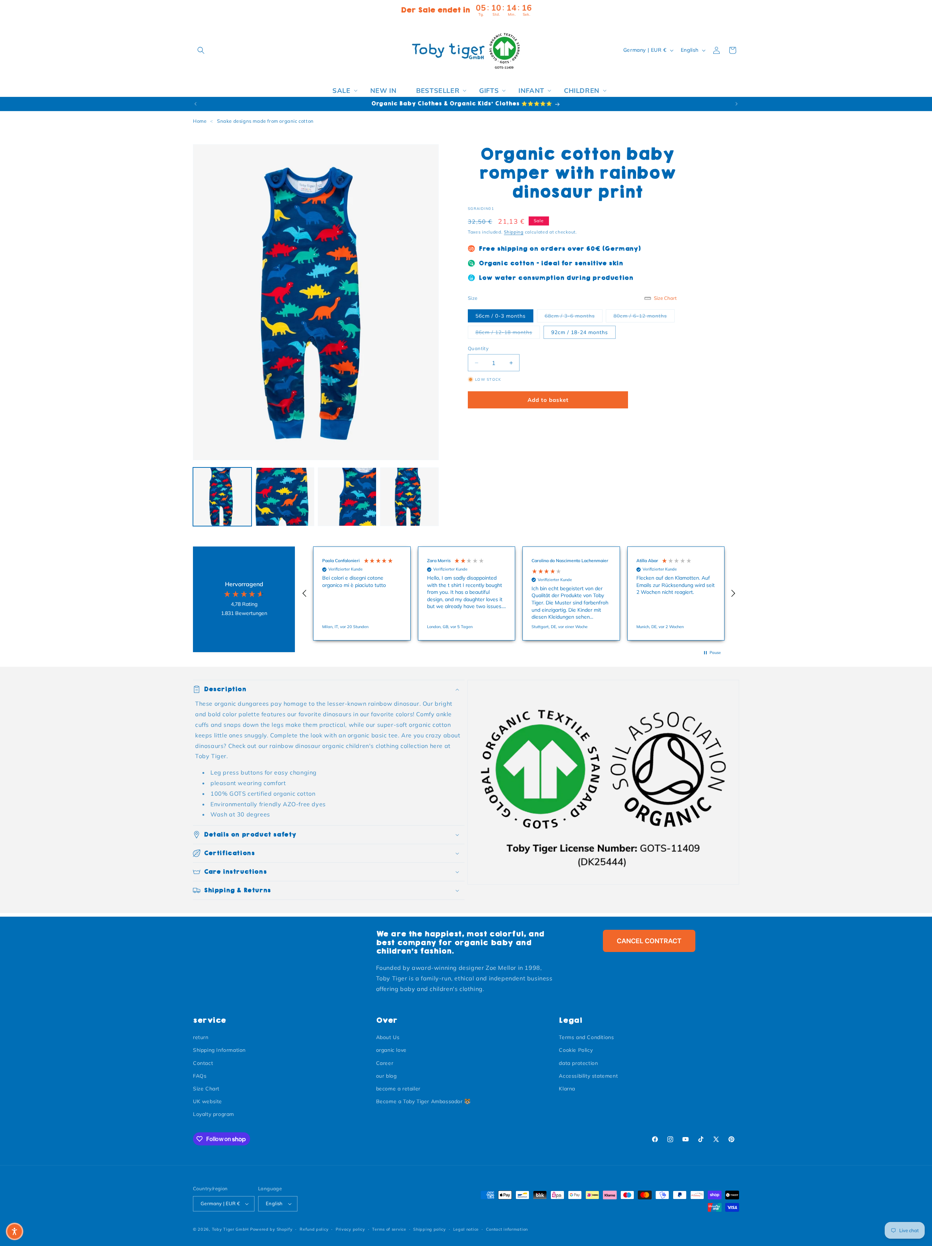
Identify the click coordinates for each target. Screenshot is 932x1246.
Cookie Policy (576, 1050)
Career (385, 1063)
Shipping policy (429, 1229)
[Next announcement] (736, 104)
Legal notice (466, 1229)
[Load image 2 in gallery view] (284, 496)
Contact (203, 1063)
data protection (578, 1063)
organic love (391, 1050)
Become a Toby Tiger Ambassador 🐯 (423, 1101)
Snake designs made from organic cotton (265, 121)
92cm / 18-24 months (579, 332)
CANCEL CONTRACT (649, 941)
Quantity (478, 348)
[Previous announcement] (195, 104)
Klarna (567, 1088)
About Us (388, 1037)
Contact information (507, 1229)
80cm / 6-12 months (644, 315)
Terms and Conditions (586, 1037)
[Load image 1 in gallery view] (222, 496)
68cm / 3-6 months (574, 315)
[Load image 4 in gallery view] (409, 496)
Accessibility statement (588, 1076)
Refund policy (314, 1229)
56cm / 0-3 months (500, 316)
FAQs (199, 1076)
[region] (519, 593)
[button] (201, 50)
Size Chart (206, 1088)
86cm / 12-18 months (507, 332)
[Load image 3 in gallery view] (347, 496)
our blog (386, 1076)
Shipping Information (219, 1050)
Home (199, 121)
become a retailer (398, 1088)
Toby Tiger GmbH (230, 1229)
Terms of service (389, 1229)
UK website (207, 1101)
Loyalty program (213, 1114)
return (201, 1037)
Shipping (514, 232)
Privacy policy (350, 1229)
